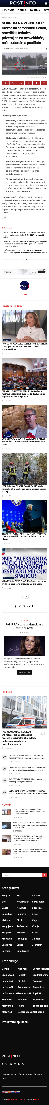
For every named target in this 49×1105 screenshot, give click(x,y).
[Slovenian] (18, 1092)
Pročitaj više (25, 672)
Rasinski (22, 999)
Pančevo (21, 914)
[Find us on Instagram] (24, 606)
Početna (4, 17)
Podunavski (24, 987)
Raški (21, 1005)
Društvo (7, 340)
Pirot (19, 920)
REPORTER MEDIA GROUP (16, 1099)
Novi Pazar (23, 901)
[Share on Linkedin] (20, 83)
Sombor (36, 895)
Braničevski (8, 975)
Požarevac (22, 926)
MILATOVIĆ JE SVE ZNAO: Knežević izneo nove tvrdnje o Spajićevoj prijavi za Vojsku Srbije (24, 582)
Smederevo (23, 951)
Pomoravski (24, 993)
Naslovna (8, 10)
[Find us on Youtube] (28, 606)
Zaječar (36, 938)
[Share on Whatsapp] (28, 83)
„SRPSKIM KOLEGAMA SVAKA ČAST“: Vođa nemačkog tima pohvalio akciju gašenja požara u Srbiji (24, 489)
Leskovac (7, 944)
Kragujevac (8, 926)
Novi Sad (22, 907)
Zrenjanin (37, 944)
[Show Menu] (46, 3)
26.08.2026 (7, 543)
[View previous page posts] (22, 259)
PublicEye (37, 1099)
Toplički (37, 993)
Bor (4, 901)
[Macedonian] (9, 1092)
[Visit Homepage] (23, 3)
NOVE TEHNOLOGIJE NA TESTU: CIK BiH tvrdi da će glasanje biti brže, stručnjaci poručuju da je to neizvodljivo (30, 825)
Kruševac (7, 938)
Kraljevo (6, 932)
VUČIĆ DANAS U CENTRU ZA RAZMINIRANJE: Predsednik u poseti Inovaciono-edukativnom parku (25, 251)
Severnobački (25, 1012)
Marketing (14, 1074)
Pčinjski (22, 975)
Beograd (6, 895)
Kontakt (4, 1078)
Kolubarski (7, 999)
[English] (3, 1092)
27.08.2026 (7, 353)
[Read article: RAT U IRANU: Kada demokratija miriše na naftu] (24, 646)
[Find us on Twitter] (20, 606)
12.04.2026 (5, 49)
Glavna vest (13, 17)
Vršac (35, 932)
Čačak (5, 907)
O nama (38, 1074)
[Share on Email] (36, 83)
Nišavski (22, 968)
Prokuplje (22, 938)
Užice (35, 914)
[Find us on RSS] (23, 1064)
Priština (21, 932)
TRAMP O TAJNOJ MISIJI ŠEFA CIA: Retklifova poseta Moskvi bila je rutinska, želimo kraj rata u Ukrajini (24, 536)
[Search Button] (44, 875)
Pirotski (22, 981)
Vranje (35, 926)
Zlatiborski (38, 1012)
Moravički (7, 1012)
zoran (24, 294)
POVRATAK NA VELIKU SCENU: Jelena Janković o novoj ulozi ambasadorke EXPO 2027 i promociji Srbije (24, 235)
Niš (18, 895)
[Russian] (12, 1092)
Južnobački (8, 987)
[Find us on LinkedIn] (19, 1064)
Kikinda (6, 920)
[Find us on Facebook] (15, 606)
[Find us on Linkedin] (33, 606)
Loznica (6, 951)
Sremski (37, 981)
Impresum (5, 1074)
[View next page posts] (26, 259)
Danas (22, 10)
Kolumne (24, 620)
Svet (5, 530)
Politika (35, 10)
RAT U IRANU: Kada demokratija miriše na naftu (24, 626)
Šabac (20, 944)
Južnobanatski (10, 993)
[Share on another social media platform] (44, 83)
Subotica (37, 907)
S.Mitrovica (38, 901)
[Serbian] (15, 1092)
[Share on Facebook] (5, 83)
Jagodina (7, 914)
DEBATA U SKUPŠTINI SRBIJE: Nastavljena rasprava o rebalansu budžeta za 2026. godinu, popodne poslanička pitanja (25, 244)
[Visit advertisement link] (24, 272)
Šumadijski (38, 987)
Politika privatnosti (26, 1074)
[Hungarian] (6, 1092)
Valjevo (36, 920)
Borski (5, 968)
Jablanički (7, 981)
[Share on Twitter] (13, 83)
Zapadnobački (40, 1005)
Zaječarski (38, 999)
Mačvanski (7, 1005)
